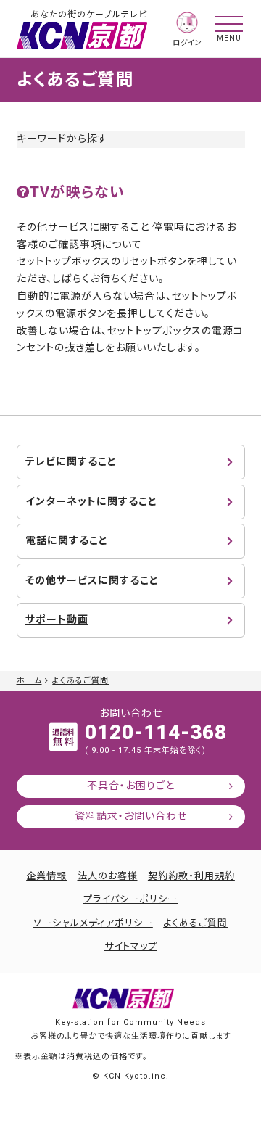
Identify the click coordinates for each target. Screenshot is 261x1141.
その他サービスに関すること (92, 580)
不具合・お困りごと (131, 785)
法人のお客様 (108, 875)
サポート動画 (56, 619)
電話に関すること (66, 540)
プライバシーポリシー (130, 899)
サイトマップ (130, 946)
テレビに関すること (71, 461)
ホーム (29, 680)
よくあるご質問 (80, 680)
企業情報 (46, 875)
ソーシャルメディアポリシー (93, 923)
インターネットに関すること (91, 501)
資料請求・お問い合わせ (131, 816)
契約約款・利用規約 (191, 875)
